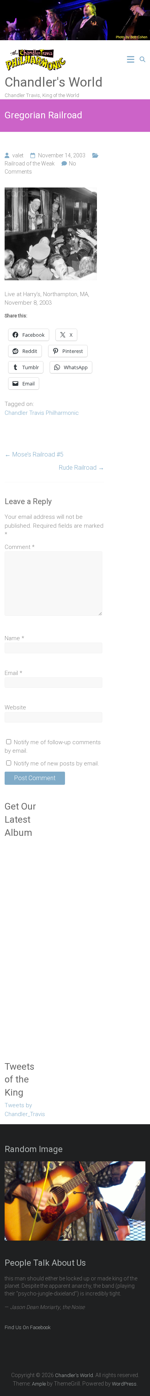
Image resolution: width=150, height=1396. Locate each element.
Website (15, 707)
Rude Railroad (81, 467)
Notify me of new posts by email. (56, 763)
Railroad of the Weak (30, 163)
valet (17, 155)
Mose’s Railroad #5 (34, 454)
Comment (20, 547)
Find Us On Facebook (28, 1327)
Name (14, 638)
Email (13, 673)
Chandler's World (54, 82)
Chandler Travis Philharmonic (42, 412)
